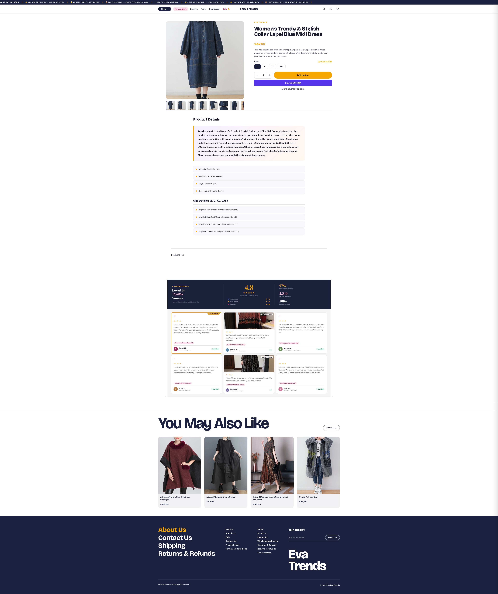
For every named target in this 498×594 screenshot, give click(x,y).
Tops (203, 9)
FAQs (228, 537)
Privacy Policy (232, 545)
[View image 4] (202, 105)
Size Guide (326, 61)
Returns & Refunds (186, 553)
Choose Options (181, 491)
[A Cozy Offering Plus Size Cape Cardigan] (179, 465)
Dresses (194, 9)
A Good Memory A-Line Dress (220, 497)
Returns (229, 529)
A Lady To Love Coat (308, 497)
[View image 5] (213, 105)
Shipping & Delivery (266, 545)
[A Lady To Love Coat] (318, 465)
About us (261, 533)
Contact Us (175, 537)
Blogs (260, 529)
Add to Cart (303, 75)
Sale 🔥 (226, 9)
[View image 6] (224, 105)
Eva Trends (260, 22)
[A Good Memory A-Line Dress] (225, 465)
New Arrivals (180, 9)
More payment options (293, 89)
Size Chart (230, 533)
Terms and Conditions (236, 549)
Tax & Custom (264, 553)
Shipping (171, 545)
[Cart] (337, 8)
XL (272, 67)
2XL (281, 67)
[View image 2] (181, 105)
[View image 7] (234, 105)
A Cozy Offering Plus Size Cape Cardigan (175, 498)
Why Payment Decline (267, 541)
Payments (262, 537)
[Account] (330, 8)
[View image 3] (192, 105)
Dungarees (214, 9)
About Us (172, 530)
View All (330, 428)
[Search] (323, 8)
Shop (163, 9)
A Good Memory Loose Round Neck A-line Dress (271, 498)
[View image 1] (170, 105)
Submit (331, 538)
